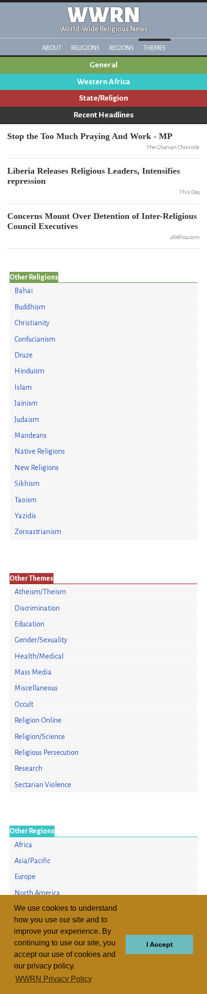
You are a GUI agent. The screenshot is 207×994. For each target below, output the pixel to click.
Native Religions (39, 451)
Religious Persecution (46, 752)
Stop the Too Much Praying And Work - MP (89, 136)
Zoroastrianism (37, 531)
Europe (25, 876)
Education (29, 624)
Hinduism (29, 371)
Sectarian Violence (42, 785)
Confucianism (34, 339)
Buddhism (29, 307)
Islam (23, 387)
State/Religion (103, 98)
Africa (23, 845)
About (52, 47)
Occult (23, 704)
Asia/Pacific (32, 861)
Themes (154, 47)
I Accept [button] (159, 944)
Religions (85, 47)
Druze (23, 355)
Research (28, 768)
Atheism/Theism (40, 592)
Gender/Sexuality (40, 640)
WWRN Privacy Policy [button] (53, 979)
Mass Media (33, 672)
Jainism (26, 403)
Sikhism (26, 483)
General (103, 65)
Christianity (32, 323)
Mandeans (30, 435)
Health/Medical (39, 656)
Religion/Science (39, 736)
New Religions (36, 468)
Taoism (25, 500)
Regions (121, 47)
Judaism (26, 419)
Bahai (23, 290)
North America (37, 893)
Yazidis (25, 516)
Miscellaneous (36, 688)
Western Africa (103, 81)
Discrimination (37, 608)
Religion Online (38, 720)
